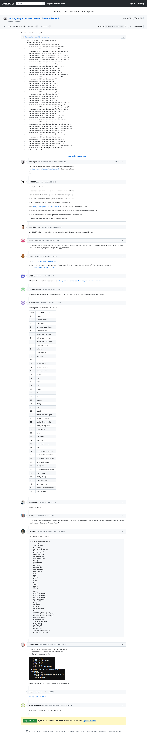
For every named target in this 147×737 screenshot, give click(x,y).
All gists (50, 4)
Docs (77, 731)
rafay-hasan (33, 240)
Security (57, 731)
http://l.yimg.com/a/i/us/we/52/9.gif (41, 267)
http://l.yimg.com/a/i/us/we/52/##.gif (45, 261)
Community (70, 731)
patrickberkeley (35, 227)
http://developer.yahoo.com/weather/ (46, 207)
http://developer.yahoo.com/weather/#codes (44, 169)
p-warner (32, 256)
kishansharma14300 (36, 705)
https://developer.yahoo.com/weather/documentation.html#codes (81, 281)
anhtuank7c (33, 502)
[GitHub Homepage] (27, 731)
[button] (125, 26)
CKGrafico (32, 531)
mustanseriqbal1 (35, 289)
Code (9, 26)
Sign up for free (29, 721)
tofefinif (32, 303)
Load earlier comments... (76, 156)
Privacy (50, 731)
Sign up (141, 3)
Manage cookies (92, 731)
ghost (31, 692)
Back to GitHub (59, 4)
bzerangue (13, 18)
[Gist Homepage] (8, 3)
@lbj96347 (33, 232)
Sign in (132, 3)
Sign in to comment (89, 721)
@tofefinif (32, 507)
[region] (73, 95)
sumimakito (33, 644)
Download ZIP (138, 26)
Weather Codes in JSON (37, 697)
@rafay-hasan (34, 294)
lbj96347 (32, 182)
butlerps (32, 516)
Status (63, 731)
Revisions (20, 26)
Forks (46, 26)
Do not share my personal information (110, 731)
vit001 (31, 276)
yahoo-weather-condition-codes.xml (39, 18)
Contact (82, 731)
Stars (34, 26)
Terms (45, 731)
